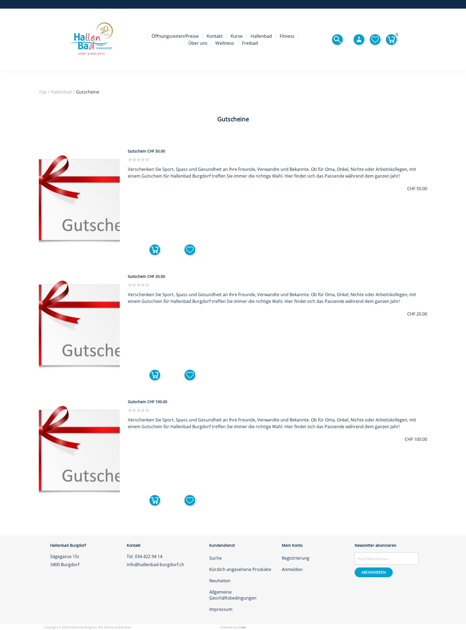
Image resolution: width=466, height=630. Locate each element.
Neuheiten (220, 581)
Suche (215, 558)
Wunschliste (375, 39)
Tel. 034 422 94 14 (144, 556)
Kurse (237, 36)
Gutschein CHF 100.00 (147, 401)
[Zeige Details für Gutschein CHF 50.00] (79, 252)
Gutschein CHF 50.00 (146, 151)
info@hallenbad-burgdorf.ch (155, 564)
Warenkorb (396, 35)
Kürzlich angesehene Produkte (240, 569)
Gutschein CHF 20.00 (146, 276)
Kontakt (215, 36)
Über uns (197, 43)
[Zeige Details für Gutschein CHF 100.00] (79, 503)
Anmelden (292, 569)
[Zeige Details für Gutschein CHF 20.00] (79, 377)
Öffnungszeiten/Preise (175, 36)
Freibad (250, 43)
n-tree (242, 627)
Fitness (287, 36)
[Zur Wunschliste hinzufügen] (189, 249)
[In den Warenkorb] (155, 249)
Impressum (220, 609)
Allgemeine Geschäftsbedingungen (232, 595)
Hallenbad (261, 36)
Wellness (224, 43)
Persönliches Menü (359, 39)
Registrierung (295, 558)
